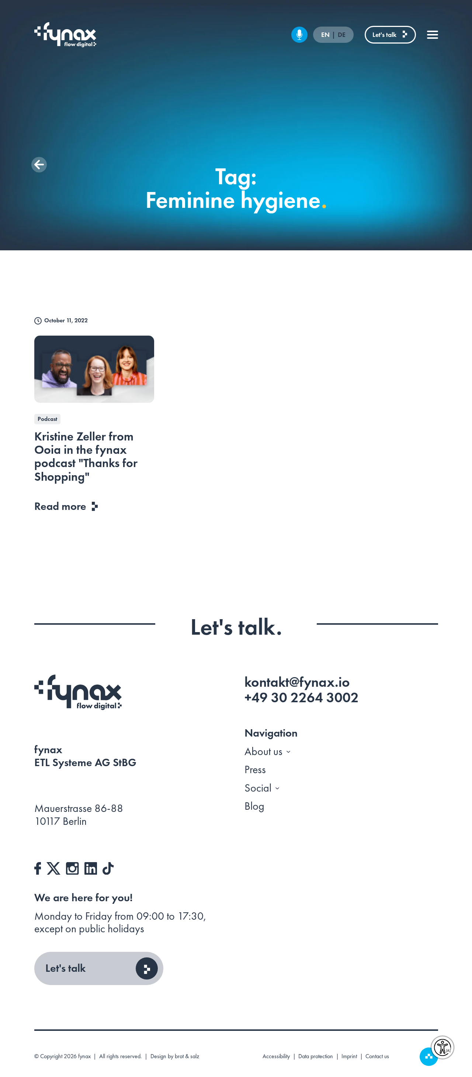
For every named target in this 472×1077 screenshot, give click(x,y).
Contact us (377, 1056)
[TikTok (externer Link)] (108, 867)
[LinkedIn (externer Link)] (90, 867)
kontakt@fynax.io (297, 682)
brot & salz (187, 1056)
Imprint (349, 1056)
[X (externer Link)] (53, 867)
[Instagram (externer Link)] (72, 867)
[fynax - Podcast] (299, 35)
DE (342, 35)
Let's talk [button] (65, 968)
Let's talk (384, 34)
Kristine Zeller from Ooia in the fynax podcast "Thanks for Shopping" (86, 456)
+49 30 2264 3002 (301, 697)
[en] (65, 34)
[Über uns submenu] (288, 751)
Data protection (315, 1056)
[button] (39, 164)
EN (326, 35)
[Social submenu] (277, 788)
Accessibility (276, 1056)
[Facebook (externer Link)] (37, 867)
